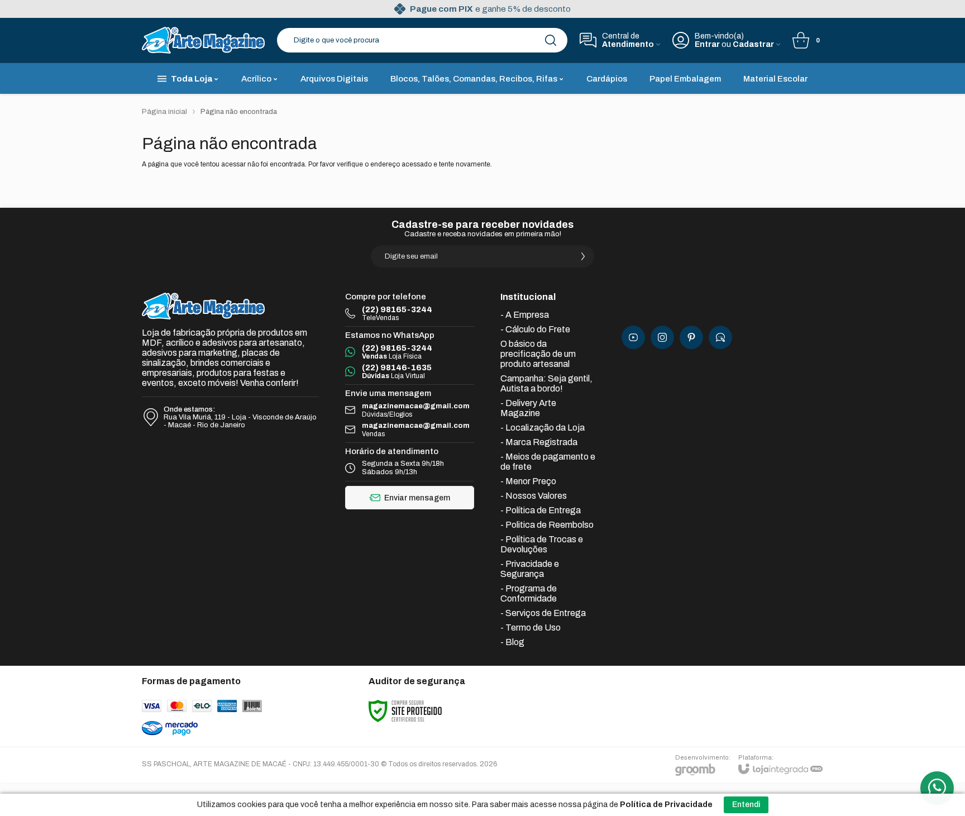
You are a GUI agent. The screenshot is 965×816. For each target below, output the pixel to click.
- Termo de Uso (530, 627)
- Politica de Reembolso (547, 524)
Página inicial (164, 112)
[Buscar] (550, 40)
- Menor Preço (528, 481)
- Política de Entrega (540, 510)
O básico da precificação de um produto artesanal (538, 354)
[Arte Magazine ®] (203, 40)
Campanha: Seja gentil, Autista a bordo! (546, 383)
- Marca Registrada (538, 442)
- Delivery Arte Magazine (528, 408)
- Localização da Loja (542, 427)
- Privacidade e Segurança (529, 569)
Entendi (746, 804)
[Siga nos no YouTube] (633, 337)
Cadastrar (753, 44)
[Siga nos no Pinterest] (691, 337)
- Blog (512, 642)
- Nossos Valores (533, 495)
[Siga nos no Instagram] (662, 337)
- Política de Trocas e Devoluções (541, 544)
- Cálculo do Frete (535, 329)
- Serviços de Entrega (543, 613)
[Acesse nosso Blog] (720, 337)
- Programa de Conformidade (528, 593)
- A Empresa (524, 314)
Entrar (707, 44)
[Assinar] (583, 256)
